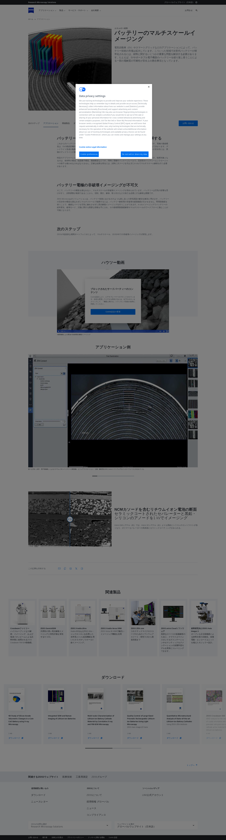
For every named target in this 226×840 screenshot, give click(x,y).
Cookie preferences (89, 154)
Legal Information (99, 147)
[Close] (148, 86)
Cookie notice (85, 147)
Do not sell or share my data (134, 154)
